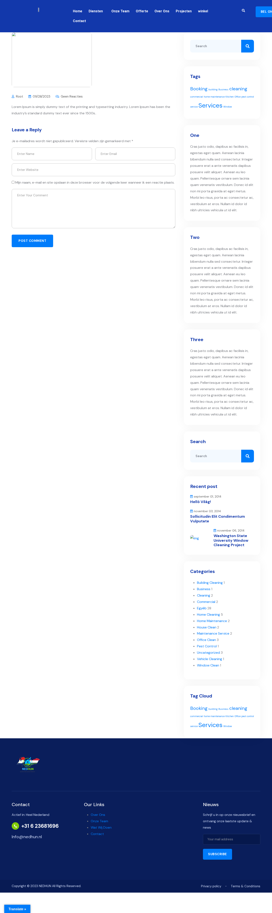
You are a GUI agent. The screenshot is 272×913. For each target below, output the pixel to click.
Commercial (206, 602)
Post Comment (32, 241)
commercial (196, 96)
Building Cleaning (210, 582)
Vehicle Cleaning (209, 659)
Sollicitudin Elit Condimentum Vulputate (217, 519)
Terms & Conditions (245, 886)
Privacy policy (211, 886)
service (194, 106)
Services (210, 105)
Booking (199, 89)
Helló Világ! (200, 501)
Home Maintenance (212, 621)
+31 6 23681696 (40, 826)
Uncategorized (208, 652)
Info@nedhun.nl (27, 837)
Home (77, 11)
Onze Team (120, 11)
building (213, 89)
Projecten (184, 11)
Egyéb (202, 608)
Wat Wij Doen (101, 827)
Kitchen (229, 96)
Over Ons (161, 11)
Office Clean (206, 640)
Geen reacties (72, 96)
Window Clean (208, 665)
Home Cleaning (208, 614)
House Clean (206, 627)
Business (223, 89)
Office (238, 96)
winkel (203, 11)
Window (227, 106)
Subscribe (217, 854)
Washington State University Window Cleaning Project (231, 540)
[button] (96, 11)
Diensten (96, 11)
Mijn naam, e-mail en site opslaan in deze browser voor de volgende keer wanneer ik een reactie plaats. (94, 182)
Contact (79, 21)
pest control (247, 96)
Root (19, 96)
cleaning (238, 89)
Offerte (142, 11)
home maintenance (214, 96)
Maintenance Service (213, 633)
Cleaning (203, 595)
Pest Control (207, 646)
